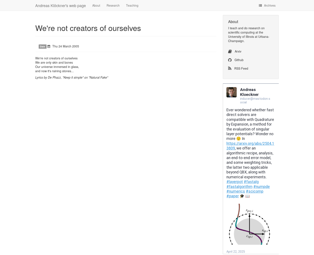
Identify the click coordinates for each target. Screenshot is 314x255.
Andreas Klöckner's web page (60, 5)
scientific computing (241, 32)
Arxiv (237, 51)
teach (233, 28)
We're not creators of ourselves (88, 27)
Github (239, 60)
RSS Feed (240, 68)
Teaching (132, 5)
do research (252, 28)
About (96, 5)
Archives (270, 5)
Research (113, 5)
